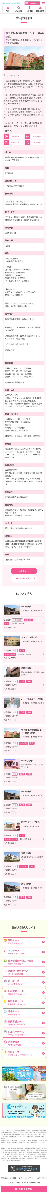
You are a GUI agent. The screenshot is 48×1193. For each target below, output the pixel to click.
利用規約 (4, 1178)
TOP (7, 11)
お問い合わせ (42, 1178)
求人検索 (18, 11)
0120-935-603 (34, 3)
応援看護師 (40, 11)
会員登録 (29, 11)
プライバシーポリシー (27, 1178)
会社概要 (13, 1178)
